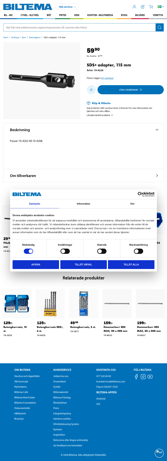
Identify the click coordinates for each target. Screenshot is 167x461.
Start (5, 37)
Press (56, 408)
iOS (98, 404)
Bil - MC (8, 15)
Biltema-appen (106, 392)
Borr (24, 37)
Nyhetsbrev (20, 386)
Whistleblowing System (66, 424)
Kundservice (62, 370)
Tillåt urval (83, 264)
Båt (49, 15)
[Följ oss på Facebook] (136, 377)
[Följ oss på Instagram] (143, 377)
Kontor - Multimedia (100, 15)
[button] (160, 7)
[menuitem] (8, 15)
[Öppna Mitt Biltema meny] (134, 7)
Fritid (62, 15)
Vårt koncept (21, 381)
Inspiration (59, 434)
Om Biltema (22, 370)
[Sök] (160, 27)
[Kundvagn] (151, 7)
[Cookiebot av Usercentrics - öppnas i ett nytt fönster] (140, 194)
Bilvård (140, 15)
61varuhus (107, 78)
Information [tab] (83, 203)
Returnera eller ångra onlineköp (70, 440)
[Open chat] (159, 453)
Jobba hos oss (60, 376)
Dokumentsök (22, 408)
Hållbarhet (20, 413)
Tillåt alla (131, 264)
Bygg (124, 15)
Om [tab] (132, 203)
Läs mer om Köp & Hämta (98, 115)
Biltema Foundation (25, 402)
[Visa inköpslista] (143, 7)
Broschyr (19, 418)
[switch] (65, 251)
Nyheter (57, 429)
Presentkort (59, 381)
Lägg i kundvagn (128, 89)
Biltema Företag (62, 397)
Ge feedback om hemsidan (67, 445)
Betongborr (35, 37)
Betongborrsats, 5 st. (83, 327)
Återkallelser (60, 402)
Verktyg (158, 15)
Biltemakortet (60, 392)
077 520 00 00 (103, 376)
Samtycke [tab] (34, 203)
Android (100, 398)
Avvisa (35, 264)
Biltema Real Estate (24, 397)
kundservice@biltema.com (110, 381)
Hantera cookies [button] (62, 418)
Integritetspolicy (62, 413)
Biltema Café (21, 392)
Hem (76, 15)
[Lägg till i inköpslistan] (91, 89)
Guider (57, 386)
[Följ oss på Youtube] (150, 378)
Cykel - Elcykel (30, 15)
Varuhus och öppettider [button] (27, 376)
